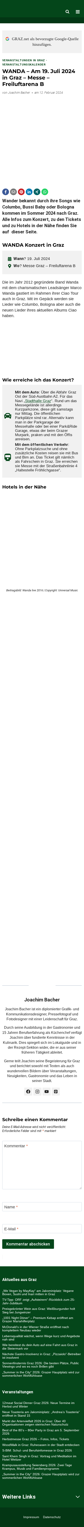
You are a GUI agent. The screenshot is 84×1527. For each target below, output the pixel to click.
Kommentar (16, 1146)
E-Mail (11, 1229)
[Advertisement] (42, 139)
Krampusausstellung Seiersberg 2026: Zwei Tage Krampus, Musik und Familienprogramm (37, 1466)
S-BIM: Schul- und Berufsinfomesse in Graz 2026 (37, 1450)
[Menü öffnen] (78, 11)
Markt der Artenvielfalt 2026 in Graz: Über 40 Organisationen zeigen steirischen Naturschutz (35, 1422)
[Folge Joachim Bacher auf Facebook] (28, 1092)
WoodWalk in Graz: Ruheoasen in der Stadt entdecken (41, 1445)
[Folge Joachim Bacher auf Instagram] (37, 1092)
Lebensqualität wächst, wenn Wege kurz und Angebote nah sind (41, 1337)
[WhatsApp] (44, 192)
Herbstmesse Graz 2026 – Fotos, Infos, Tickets (35, 1439)
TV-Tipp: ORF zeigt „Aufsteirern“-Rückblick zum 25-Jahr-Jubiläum (38, 1301)
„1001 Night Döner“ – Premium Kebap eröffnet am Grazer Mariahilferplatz (37, 1319)
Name (11, 1207)
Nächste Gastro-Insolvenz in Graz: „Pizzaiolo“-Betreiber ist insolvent (41, 1355)
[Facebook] (5, 192)
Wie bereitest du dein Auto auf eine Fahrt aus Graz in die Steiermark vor (40, 1346)
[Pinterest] (21, 192)
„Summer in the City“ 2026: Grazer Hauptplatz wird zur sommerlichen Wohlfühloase (41, 1373)
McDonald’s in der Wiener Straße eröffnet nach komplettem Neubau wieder (35, 1328)
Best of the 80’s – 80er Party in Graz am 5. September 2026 (40, 1431)
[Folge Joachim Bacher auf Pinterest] (56, 1092)
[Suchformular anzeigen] (67, 12)
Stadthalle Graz (38, 401)
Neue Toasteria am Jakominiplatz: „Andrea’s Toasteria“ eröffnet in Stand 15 (41, 1413)
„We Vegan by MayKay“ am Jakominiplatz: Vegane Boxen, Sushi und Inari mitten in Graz (38, 1292)
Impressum (31, 1517)
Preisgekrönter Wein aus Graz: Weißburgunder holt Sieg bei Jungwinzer (38, 1310)
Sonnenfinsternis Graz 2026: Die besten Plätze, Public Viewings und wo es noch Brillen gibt (40, 1364)
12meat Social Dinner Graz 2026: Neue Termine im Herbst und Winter (38, 1404)
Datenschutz (52, 1517)
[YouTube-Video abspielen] (42, 348)
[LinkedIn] (29, 192)
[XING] (37, 192)
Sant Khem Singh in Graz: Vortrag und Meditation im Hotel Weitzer (39, 1457)
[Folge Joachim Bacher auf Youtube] (47, 1092)
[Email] (13, 192)
